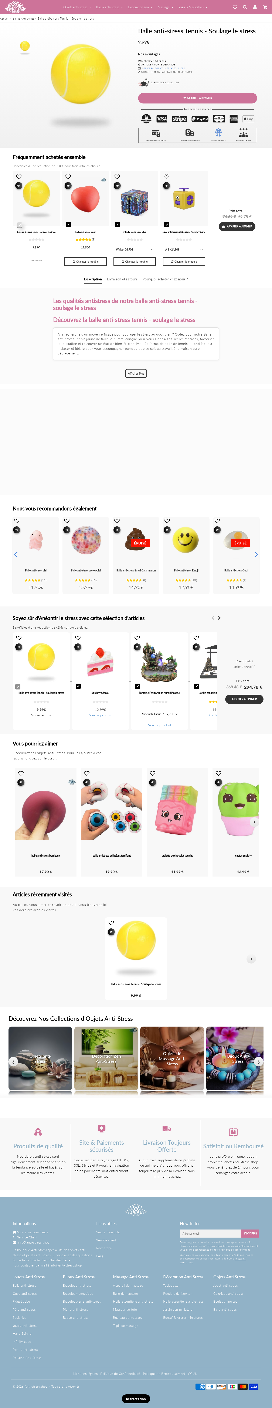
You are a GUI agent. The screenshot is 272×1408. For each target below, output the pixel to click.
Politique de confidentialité (236, 1249)
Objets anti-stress (75, 7)
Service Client (27, 1237)
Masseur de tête (125, 1309)
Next (256, 554)
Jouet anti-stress (25, 1325)
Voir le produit (100, 715)
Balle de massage (125, 1293)
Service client (106, 1240)
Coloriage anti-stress (228, 1293)
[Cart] (265, 7)
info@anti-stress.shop (34, 1242)
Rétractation (136, 1399)
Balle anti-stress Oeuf (236, 570)
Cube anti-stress (25, 1293)
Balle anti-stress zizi (36, 570)
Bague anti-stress (75, 1317)
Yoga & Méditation (191, 7)
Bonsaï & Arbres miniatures (183, 1317)
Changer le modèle (87, 261)
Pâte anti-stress (24, 1309)
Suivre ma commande (33, 1232)
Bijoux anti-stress (107, 7)
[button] (21, 959)
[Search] (245, 7)
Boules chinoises (225, 1301)
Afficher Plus (136, 373)
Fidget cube (21, 1301)
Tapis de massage (125, 1325)
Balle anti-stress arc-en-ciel (86, 570)
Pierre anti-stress (75, 1309)
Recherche (104, 1248)
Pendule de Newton (177, 1293)
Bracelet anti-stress (77, 1285)
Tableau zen (172, 1285)
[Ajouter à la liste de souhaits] (17, 520)
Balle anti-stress (24, 1285)
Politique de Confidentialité (120, 1373)
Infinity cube (22, 1341)
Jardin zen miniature (178, 1309)
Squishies (19, 1317)
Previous (16, 554)
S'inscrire (250, 1233)
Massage (164, 7)
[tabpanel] (25, 48)
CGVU (192, 1373)
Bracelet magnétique (78, 1293)
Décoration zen (138, 7)
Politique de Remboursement (164, 1373)
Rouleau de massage (128, 1317)
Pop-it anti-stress (25, 1349)
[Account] (255, 7)
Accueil (4, 18)
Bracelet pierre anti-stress (82, 1301)
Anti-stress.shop (36, 1386)
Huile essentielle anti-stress (133, 1301)
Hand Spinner (23, 1333)
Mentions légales (85, 1373)
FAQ (99, 1256)
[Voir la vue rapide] (16, 529)
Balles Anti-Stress (23, 18)
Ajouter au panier (239, 226)
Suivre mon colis (108, 1232)
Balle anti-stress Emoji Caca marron (136, 570)
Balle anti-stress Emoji (186, 570)
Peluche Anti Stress (27, 1358)
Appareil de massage (128, 1285)
